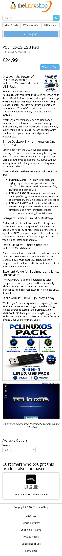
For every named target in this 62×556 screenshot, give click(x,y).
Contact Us (31, 550)
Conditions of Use (31, 543)
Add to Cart (50, 67)
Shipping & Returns (31, 529)
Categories (33, 34)
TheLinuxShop (40, 507)
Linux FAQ (31, 515)
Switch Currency (31, 522)
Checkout (52, 25)
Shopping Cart (32, 25)
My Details (12, 25)
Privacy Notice (31, 536)
